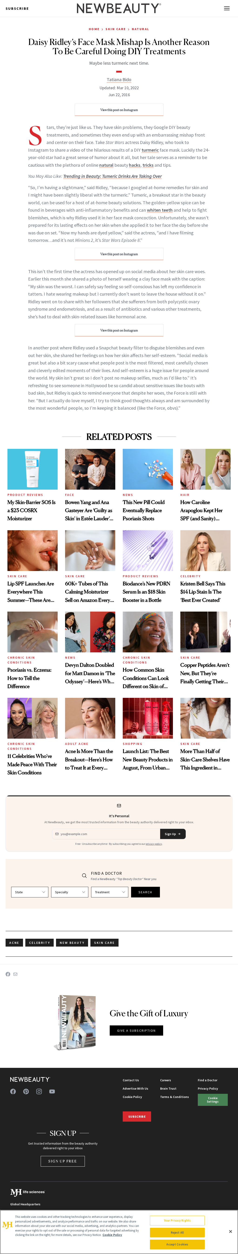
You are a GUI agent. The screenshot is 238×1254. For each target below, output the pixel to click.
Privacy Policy (208, 1088)
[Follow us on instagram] (39, 1091)
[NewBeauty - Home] (119, 8)
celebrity (39, 943)
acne (14, 943)
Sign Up (170, 834)
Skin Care (116, 29)
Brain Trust (168, 1088)
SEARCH (145, 892)
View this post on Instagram (119, 110)
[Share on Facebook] (8, 974)
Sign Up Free (62, 1161)
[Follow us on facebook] (13, 1091)
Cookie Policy (132, 1097)
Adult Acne (76, 744)
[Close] (230, 1231)
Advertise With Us (135, 1088)
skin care (104, 943)
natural (106, 165)
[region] (119, 1232)
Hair (184, 495)
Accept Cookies (177, 1244)
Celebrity (190, 576)
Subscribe (17, 8)
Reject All (177, 1233)
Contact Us (131, 1080)
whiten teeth (160, 210)
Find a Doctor (207, 1080)
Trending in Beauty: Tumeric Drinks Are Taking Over (112, 176)
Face (69, 495)
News (128, 495)
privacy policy (154, 844)
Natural (140, 29)
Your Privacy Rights (177, 1220)
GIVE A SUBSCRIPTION (136, 1030)
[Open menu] (226, 8)
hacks (134, 165)
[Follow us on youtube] (52, 1091)
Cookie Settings (212, 1099)
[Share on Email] (15, 974)
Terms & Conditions (174, 1097)
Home (94, 29)
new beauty (72, 943)
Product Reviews (25, 495)
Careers (165, 1080)
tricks (148, 165)
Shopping (132, 744)
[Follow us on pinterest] (26, 1091)
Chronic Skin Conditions (21, 659)
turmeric (150, 150)
